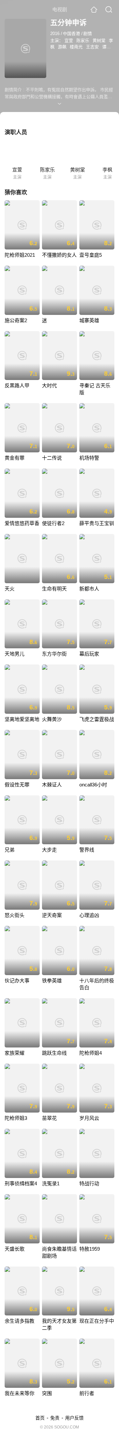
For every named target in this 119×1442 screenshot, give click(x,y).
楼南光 (76, 46)
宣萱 (68, 40)
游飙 (62, 46)
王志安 (92, 46)
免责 (55, 1418)
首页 (40, 1418)
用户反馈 (74, 1418)
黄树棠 (99, 40)
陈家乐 (82, 40)
